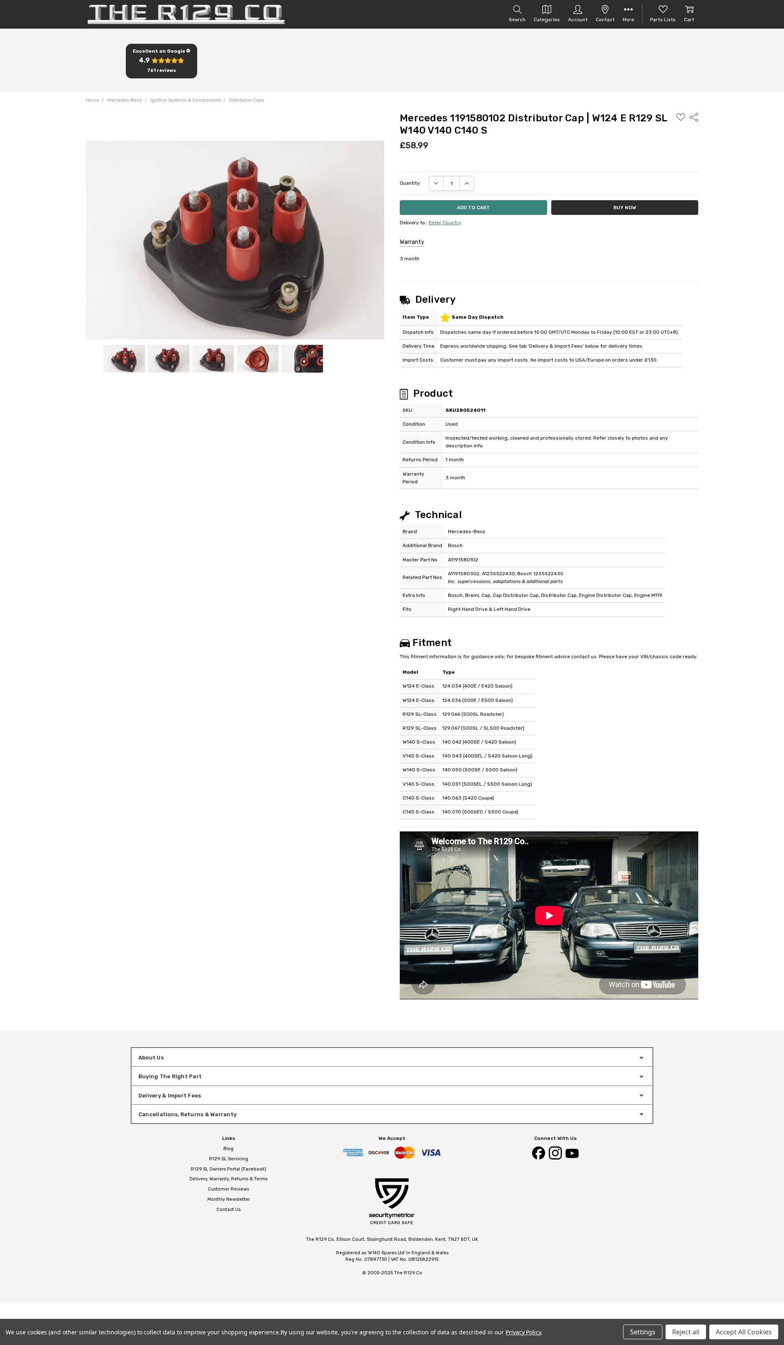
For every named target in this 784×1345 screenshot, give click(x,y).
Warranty (412, 242)
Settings (642, 1331)
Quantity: (410, 183)
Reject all (685, 1331)
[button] (161, 61)
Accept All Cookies (744, 1331)
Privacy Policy (523, 1332)
